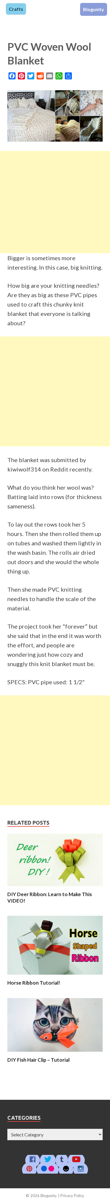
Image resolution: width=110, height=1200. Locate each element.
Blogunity (93, 9)
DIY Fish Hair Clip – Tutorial (38, 1060)
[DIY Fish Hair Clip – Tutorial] (55, 1053)
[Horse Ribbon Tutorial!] (55, 976)
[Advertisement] (55, 202)
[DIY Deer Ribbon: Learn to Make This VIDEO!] (55, 887)
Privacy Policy (72, 1195)
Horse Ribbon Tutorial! (33, 983)
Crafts (16, 9)
